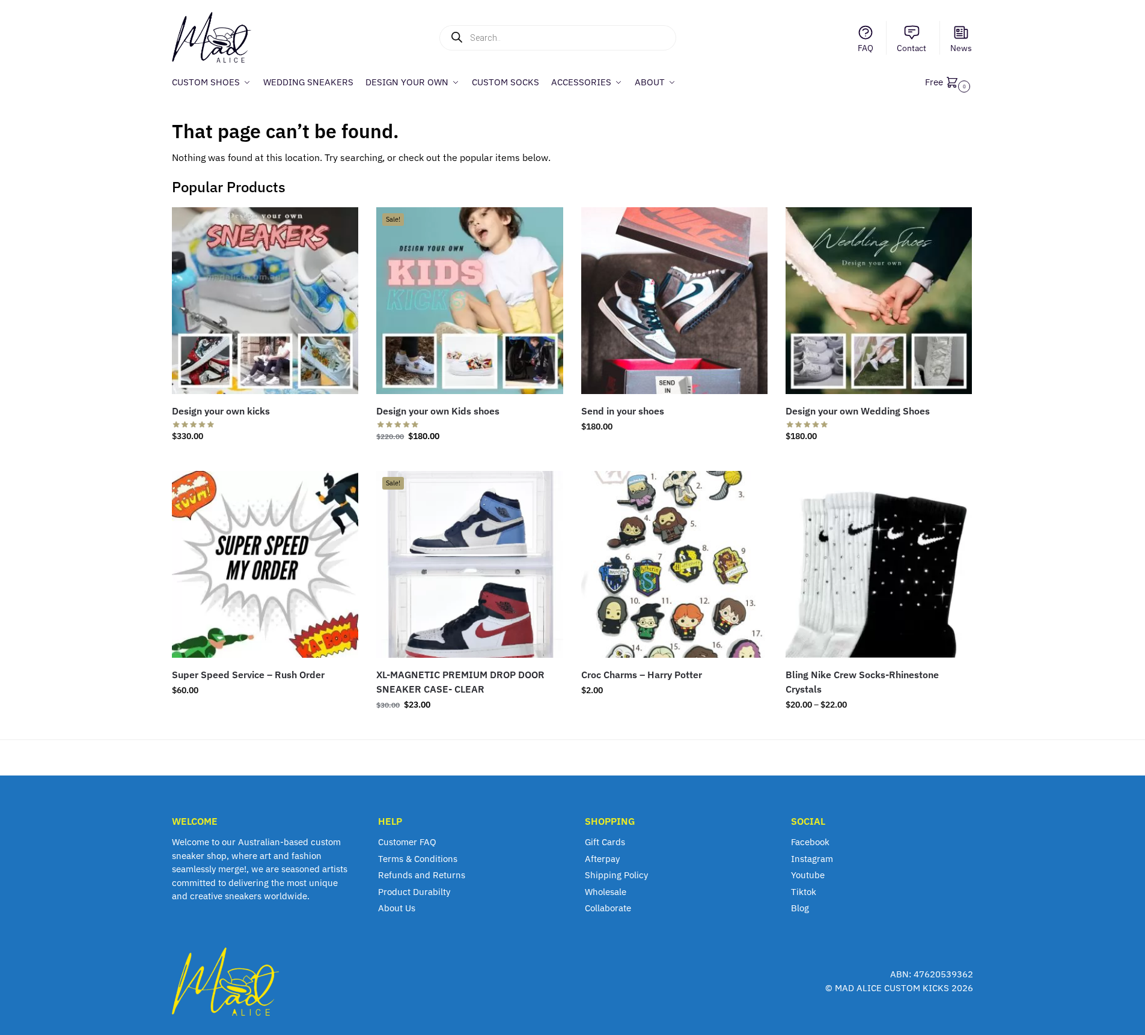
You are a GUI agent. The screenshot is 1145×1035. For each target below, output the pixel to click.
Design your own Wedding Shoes (858, 411)
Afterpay (602, 858)
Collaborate (608, 908)
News (961, 48)
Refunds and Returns (421, 875)
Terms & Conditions (417, 858)
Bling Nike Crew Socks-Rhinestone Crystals (862, 682)
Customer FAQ (407, 842)
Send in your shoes (622, 411)
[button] (949, 82)
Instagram (812, 858)
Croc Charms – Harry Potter (641, 675)
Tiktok (803, 891)
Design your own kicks (221, 411)
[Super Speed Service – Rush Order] (265, 564)
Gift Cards (605, 842)
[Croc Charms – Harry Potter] (674, 564)
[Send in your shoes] (674, 300)
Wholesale (605, 891)
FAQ (865, 48)
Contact (911, 48)
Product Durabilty (414, 891)
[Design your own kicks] (265, 300)
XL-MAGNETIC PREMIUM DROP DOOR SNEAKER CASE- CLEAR (460, 682)
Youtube (808, 875)
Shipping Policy (616, 875)
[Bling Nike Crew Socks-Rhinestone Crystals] (879, 564)
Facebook (810, 842)
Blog (800, 908)
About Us (396, 908)
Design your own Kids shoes (437, 411)
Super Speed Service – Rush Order (248, 675)
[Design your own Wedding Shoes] (879, 300)
